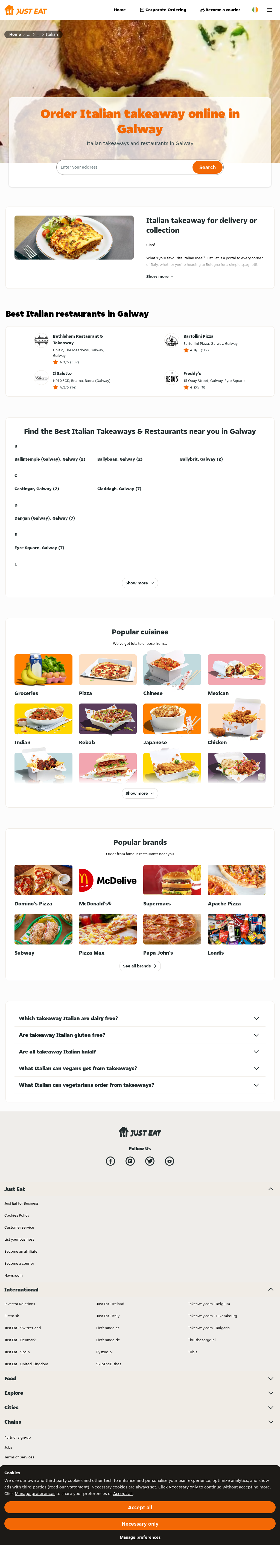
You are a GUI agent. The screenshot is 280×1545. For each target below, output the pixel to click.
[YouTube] (169, 1161)
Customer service (19, 1227)
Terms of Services (19, 1457)
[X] (149, 1161)
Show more (157, 276)
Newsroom (13, 1275)
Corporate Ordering (165, 10)
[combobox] (124, 167)
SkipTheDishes (108, 1363)
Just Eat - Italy (107, 1315)
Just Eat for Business (21, 1203)
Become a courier (223, 10)
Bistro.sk (11, 1315)
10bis (192, 1351)
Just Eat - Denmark (20, 1339)
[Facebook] (110, 1161)
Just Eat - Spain (17, 1351)
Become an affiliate (20, 1251)
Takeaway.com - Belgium (209, 1303)
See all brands (137, 966)
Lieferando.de (108, 1339)
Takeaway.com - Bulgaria (209, 1327)
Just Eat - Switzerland (22, 1327)
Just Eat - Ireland (110, 1303)
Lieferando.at (107, 1327)
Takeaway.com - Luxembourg (212, 1315)
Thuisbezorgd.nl (202, 1339)
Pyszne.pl (104, 1351)
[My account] (269, 10)
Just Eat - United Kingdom (26, 1363)
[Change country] (255, 10)
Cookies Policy (16, 1215)
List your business (19, 1239)
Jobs (8, 1447)
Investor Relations (19, 1303)
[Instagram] (130, 1161)
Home (120, 10)
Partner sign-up (17, 1437)
